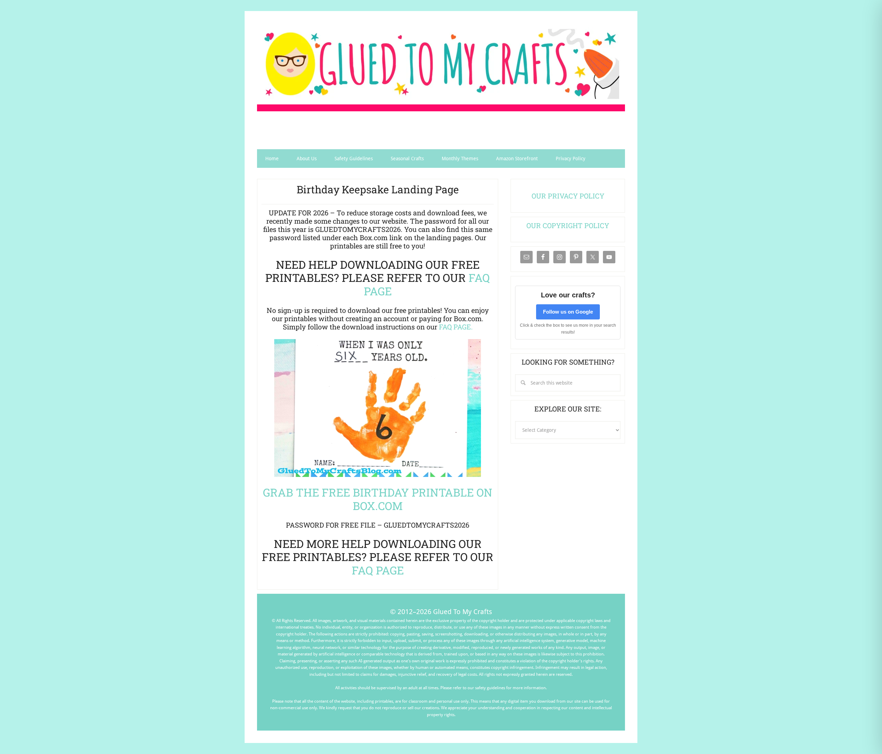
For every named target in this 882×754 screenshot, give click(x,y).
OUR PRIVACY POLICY (568, 195)
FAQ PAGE (378, 570)
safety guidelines (490, 687)
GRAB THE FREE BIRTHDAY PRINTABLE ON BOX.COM (377, 499)
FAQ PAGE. (456, 326)
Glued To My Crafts (441, 64)
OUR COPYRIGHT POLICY (567, 225)
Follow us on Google (568, 312)
